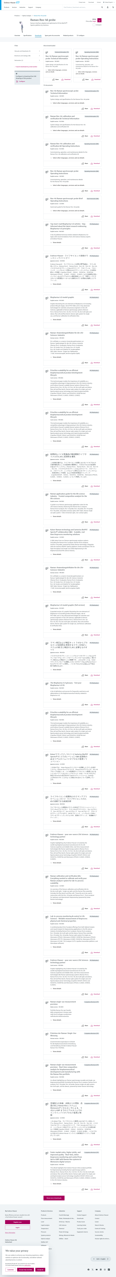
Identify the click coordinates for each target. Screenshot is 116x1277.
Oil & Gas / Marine (64, 1222)
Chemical (61, 1228)
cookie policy (27, 1265)
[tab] (18, 35)
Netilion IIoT (44, 1242)
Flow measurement (46, 1218)
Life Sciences (62, 1225)
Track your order (82, 1228)
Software (43, 1245)
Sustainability (99, 1235)
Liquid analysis (45, 1225)
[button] (17, 1222)
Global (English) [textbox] (109, 2)
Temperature (44, 1228)
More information (10, 1232)
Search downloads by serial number (26, 66)
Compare (98, 25)
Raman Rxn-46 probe (40, 15)
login (94, 21)
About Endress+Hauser (101, 1215)
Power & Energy (63, 1232)
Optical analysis (26, 15)
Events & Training (100, 1228)
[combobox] (109, 2)
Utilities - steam (63, 1238)
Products (17, 15)
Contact (99, 2)
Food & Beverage (64, 1215)
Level (42, 1222)
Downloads (91, 2)
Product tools (82, 2)
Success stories (99, 1232)
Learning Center (81, 1225)
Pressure (43, 1232)
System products (46, 1235)
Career (97, 1222)
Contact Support (81, 1215)
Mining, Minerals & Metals (66, 1235)
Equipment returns (82, 1232)
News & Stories (99, 1225)
